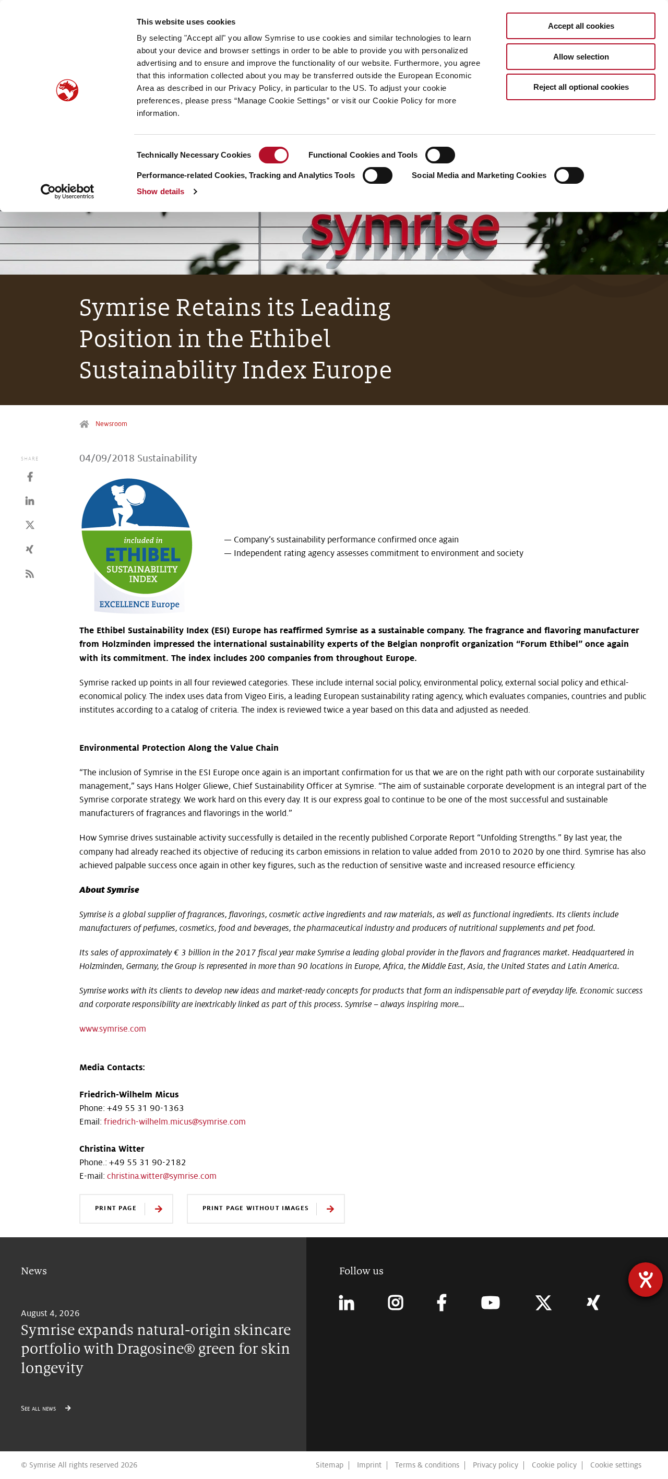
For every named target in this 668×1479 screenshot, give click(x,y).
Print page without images (255, 1208)
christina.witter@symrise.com (162, 1175)
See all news (39, 1408)
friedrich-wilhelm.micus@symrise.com (175, 1121)
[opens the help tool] (645, 1279)
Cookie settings (615, 1465)
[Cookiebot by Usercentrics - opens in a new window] (67, 191)
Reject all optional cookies (581, 86)
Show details (160, 191)
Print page (116, 1208)
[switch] (440, 155)
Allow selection (581, 56)
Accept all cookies (581, 25)
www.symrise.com (112, 1028)
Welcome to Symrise (85, 424)
